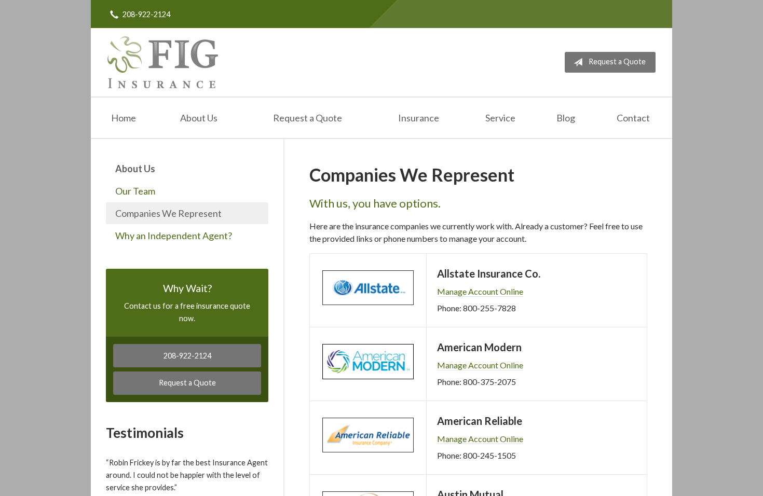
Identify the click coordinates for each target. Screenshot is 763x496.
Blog (565, 117)
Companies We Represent (168, 213)
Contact (633, 117)
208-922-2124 (146, 14)
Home (123, 117)
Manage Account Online (480, 291)
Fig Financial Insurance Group (162, 62)
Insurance (418, 117)
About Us (198, 117)
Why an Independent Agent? (173, 235)
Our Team (135, 191)
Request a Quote (617, 61)
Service (500, 117)
